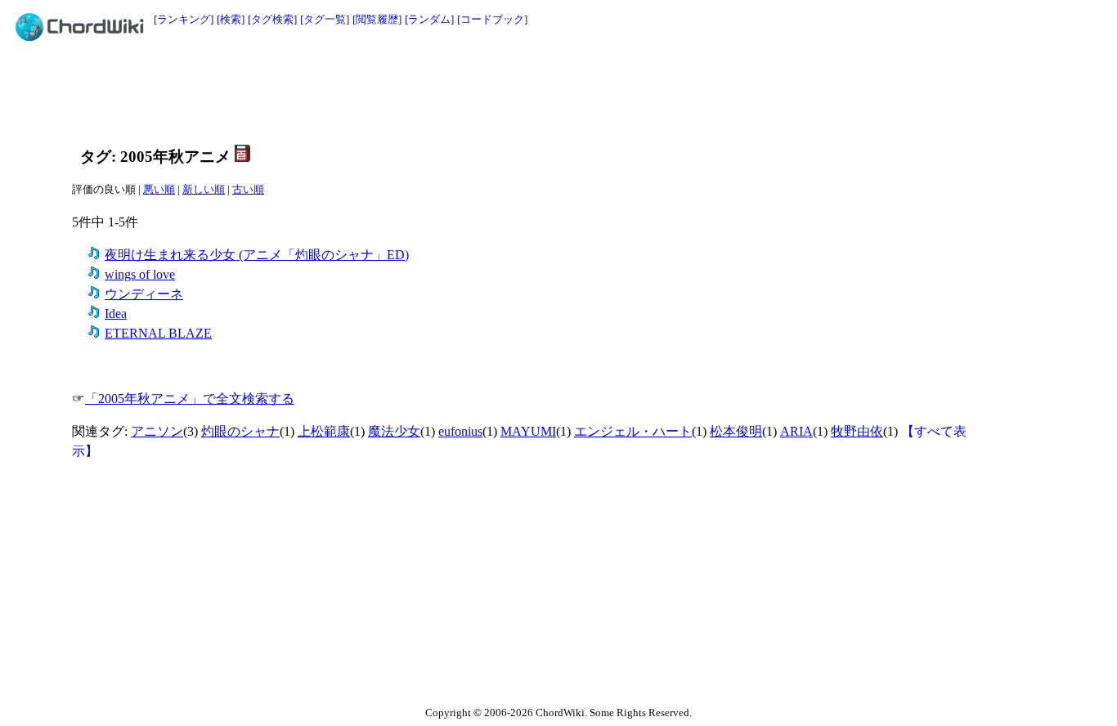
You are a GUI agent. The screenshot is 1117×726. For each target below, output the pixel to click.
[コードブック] (492, 19)
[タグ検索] (272, 19)
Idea (116, 313)
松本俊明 (736, 431)
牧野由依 (857, 431)
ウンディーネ (144, 294)
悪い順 (159, 189)
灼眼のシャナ (240, 431)
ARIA (796, 431)
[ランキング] (183, 19)
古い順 (248, 189)
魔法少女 (394, 431)
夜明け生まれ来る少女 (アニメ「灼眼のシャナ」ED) (257, 255)
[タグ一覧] (324, 19)
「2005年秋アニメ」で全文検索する (189, 399)
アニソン (157, 431)
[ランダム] (429, 19)
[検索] (230, 19)
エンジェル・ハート (633, 431)
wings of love (140, 274)
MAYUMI (528, 431)
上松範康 (324, 431)
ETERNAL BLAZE (158, 333)
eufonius (460, 431)
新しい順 (203, 189)
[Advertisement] (521, 91)
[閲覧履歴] (376, 19)
